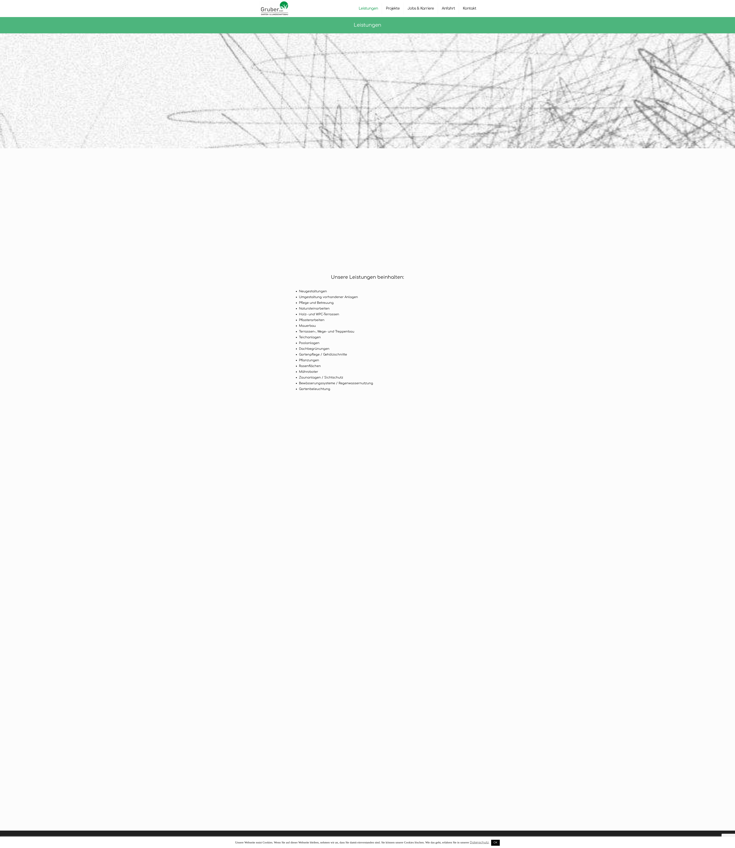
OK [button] (495, 842)
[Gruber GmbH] (274, 8)
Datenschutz (479, 842)
